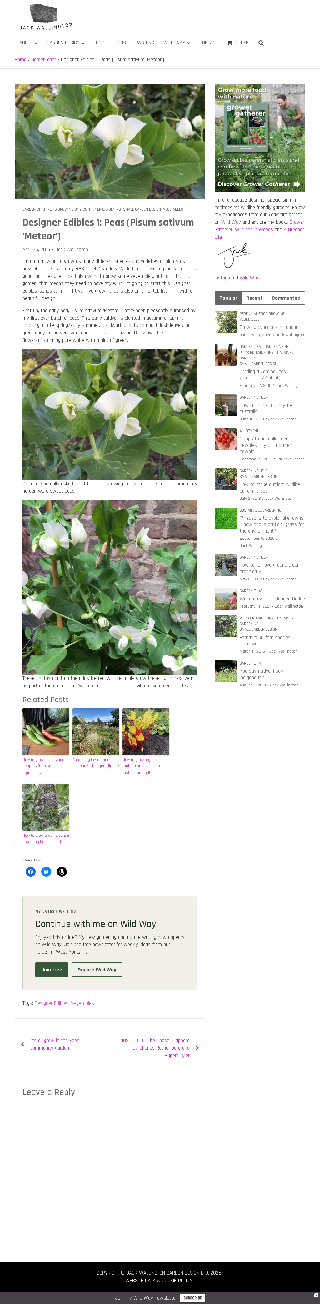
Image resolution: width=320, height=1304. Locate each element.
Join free (51, 969)
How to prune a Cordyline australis (266, 408)
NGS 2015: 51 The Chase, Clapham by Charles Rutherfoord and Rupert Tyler (155, 1048)
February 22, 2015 (255, 386)
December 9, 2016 (256, 459)
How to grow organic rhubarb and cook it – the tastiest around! (143, 766)
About (26, 42)
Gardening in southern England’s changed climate (95, 763)
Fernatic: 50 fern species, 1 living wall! (267, 640)
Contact (208, 42)
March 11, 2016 (252, 651)
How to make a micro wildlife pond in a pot (270, 487)
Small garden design (142, 209)
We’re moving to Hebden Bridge (272, 598)
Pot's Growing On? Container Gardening (84, 209)
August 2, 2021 (253, 685)
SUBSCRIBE (192, 1298)
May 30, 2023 (252, 579)
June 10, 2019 (252, 419)
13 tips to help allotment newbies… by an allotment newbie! (267, 445)
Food (99, 42)
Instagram (225, 277)
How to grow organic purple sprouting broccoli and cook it (45, 842)
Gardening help (279, 346)
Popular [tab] (228, 298)
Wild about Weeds (254, 229)
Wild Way (174, 42)
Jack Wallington (71, 249)
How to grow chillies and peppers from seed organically (43, 766)
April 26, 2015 (36, 249)
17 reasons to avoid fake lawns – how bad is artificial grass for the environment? (272, 524)
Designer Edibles (51, 1003)
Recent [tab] (254, 298)
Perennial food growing (262, 313)
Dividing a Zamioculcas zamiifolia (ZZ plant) (263, 374)
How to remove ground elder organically (269, 568)
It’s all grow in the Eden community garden (54, 1044)
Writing (145, 42)
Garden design (63, 42)
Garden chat (33, 209)
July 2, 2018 (250, 498)
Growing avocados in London (269, 327)
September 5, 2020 (257, 538)
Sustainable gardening (260, 510)
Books (121, 42)
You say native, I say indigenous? (261, 674)
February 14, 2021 (255, 606)
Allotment (249, 431)
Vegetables (173, 209)
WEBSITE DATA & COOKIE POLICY (158, 1280)
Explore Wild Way (97, 969)
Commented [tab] (286, 298)
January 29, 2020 (256, 335)
